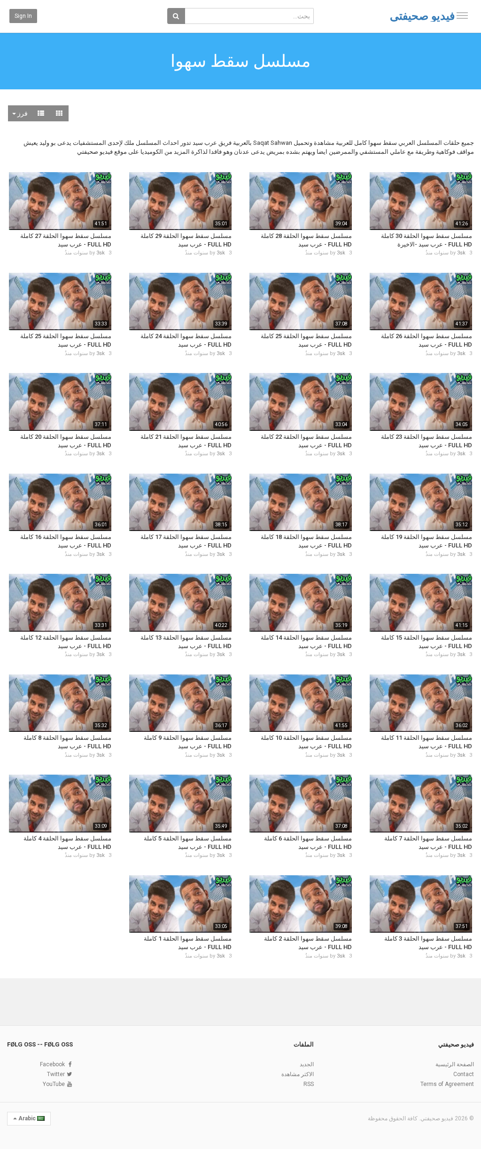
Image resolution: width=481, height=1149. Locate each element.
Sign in (23, 16)
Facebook (52, 1064)
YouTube (54, 1084)
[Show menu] (462, 15)
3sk (461, 253)
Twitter (56, 1074)
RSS (308, 1084)
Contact (463, 1074)
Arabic (27, 1118)
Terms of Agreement (447, 1084)
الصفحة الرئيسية (454, 1064)
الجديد (307, 1064)
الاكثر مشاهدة (297, 1074)
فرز (22, 113)
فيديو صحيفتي (422, 16)
